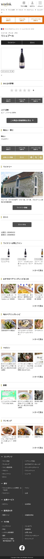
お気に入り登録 (8, 157)
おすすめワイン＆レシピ (32, 464)
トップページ (6, 526)
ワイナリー (11, 42)
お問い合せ (28, 532)
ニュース (28, 474)
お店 (26, 493)
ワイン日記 (5, 461)
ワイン (27, 488)
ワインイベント (30, 470)
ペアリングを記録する (22, 19)
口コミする (22, 224)
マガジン (5, 470)
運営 (3, 535)
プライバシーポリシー (32, 535)
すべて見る (38, 270)
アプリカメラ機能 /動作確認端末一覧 (8, 540)
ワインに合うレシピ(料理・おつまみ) (11, 489)
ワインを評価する (8, 19)
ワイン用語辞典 (7, 467)
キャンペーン (6, 474)
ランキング (5, 464)
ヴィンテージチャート (32, 467)
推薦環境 (28, 529)
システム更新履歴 (8, 532)
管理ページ (5, 515)
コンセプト (28, 526)
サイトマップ (29, 539)
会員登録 (28, 504)
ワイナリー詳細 (22, 207)
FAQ (3, 529)
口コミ (32, 42)
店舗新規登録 (29, 515)
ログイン (5, 504)
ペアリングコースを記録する (35, 19)
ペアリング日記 (30, 461)
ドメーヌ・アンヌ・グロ (9, 33)
